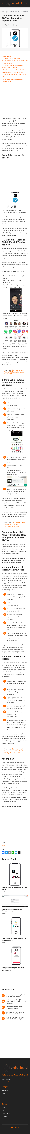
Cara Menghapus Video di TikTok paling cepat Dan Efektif (14, 372)
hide (9, 56)
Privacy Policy (6, 1113)
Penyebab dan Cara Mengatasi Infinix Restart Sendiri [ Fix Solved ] (17, 1019)
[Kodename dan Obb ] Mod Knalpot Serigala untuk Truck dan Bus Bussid (16, 1001)
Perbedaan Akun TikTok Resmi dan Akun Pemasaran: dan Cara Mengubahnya (13, 968)
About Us (4, 1107)
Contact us (5, 1110)
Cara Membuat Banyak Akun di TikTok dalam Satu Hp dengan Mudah (14, 751)
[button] (27, 3)
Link (17, 25)
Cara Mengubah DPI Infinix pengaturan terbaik (14, 1007)
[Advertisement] (15, 102)
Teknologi (5, 1090)
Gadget (4, 1093)
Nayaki (7, 25)
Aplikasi (4, 1099)
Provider (4, 1096)
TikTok (6, 11)
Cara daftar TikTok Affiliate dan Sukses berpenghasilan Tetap (15, 524)
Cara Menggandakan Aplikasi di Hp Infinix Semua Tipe (16, 995)
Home (3, 11)
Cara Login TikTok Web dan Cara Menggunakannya (12, 910)
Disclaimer (5, 1116)
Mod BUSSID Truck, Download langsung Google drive (15, 1013)
